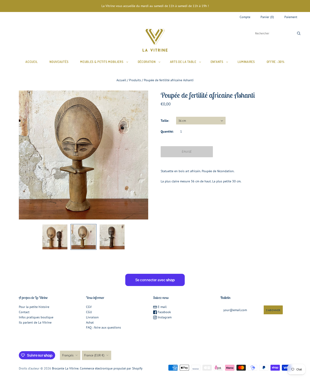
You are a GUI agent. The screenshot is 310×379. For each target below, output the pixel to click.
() (267, 17)
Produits (135, 80)
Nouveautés (58, 62)
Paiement (290, 17)
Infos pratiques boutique (36, 317)
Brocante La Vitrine (65, 368)
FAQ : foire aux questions (103, 327)
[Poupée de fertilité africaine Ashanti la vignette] (55, 237)
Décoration (147, 62)
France (94, 355)
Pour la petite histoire (34, 307)
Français (68, 355)
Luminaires (246, 62)
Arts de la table (183, 62)
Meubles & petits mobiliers (101, 62)
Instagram (164, 317)
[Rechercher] (298, 33)
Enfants (217, 62)
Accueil (31, 62)
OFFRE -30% (276, 62)
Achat (90, 322)
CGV (89, 307)
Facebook (164, 312)
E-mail (162, 307)
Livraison (92, 317)
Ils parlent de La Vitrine (35, 322)
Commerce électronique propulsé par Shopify (111, 368)
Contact (24, 312)
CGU (89, 312)
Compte (245, 17)
